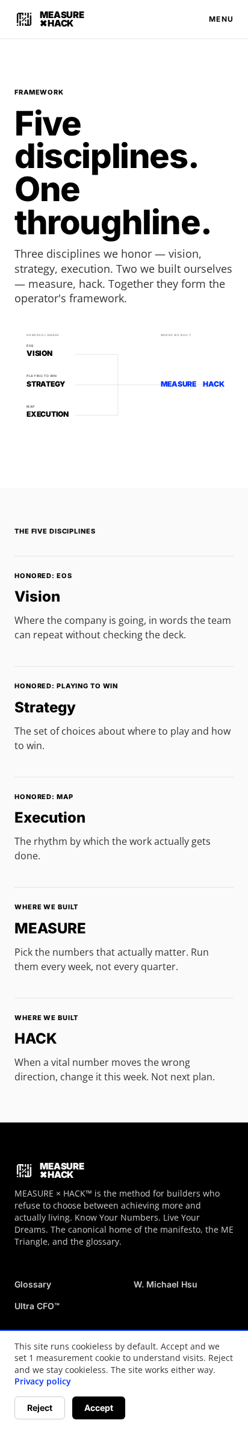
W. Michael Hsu (165, 1284)
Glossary (32, 1284)
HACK (35, 1038)
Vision (37, 596)
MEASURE (50, 928)
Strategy (45, 707)
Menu (221, 18)
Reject (39, 1408)
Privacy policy (42, 1381)
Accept (98, 1408)
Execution (49, 817)
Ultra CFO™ (37, 1306)
